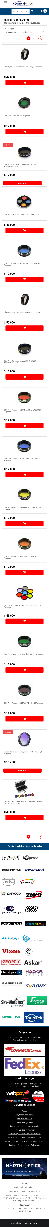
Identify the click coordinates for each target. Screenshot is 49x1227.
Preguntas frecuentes (24, 1114)
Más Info (22, 183)
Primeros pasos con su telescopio (24, 1126)
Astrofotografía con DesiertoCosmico (24, 1133)
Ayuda (24, 1111)
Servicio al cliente (24, 1118)
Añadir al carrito (24, 82)
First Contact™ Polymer (24, 1130)
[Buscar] (32, 11)
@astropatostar (32, 1223)
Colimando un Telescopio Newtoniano (24, 1137)
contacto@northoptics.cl (24, 1187)
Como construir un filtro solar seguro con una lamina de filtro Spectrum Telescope (24, 1143)
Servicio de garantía (24, 1122)
